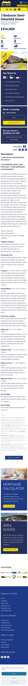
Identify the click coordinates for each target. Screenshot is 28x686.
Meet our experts (7, 640)
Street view (17, 43)
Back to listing (14, 458)
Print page (4, 48)
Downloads (5, 647)
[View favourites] (15, 9)
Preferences (14, 682)
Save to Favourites (20, 48)
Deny (14, 678)
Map (2, 43)
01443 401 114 (11, 113)
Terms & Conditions (7, 630)
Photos (3, 38)
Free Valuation (22, 5)
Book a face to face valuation (14, 138)
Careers (3, 642)
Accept (14, 673)
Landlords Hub (6, 610)
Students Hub (6, 608)
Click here (9, 506)
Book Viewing (14, 123)
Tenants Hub (5, 606)
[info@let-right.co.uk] (20, 9)
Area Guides (5, 645)
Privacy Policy (6, 627)
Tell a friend (17, 146)
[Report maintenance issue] (11, 9)
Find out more (10, 549)
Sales (3, 598)
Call (14, 117)
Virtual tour (17, 38)
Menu (25, 2)
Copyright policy (6, 625)
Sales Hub (4, 603)
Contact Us (5, 620)
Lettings (4, 601)
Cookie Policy (5, 623)
